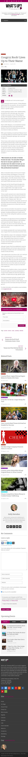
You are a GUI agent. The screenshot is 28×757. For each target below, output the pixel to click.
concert (5, 330)
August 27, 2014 (12, 636)
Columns (3, 717)
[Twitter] (7, 1)
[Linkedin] (17, 526)
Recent (14, 621)
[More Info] (9, 96)
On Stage (3, 54)
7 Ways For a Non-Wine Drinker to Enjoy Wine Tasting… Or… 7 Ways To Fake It (16, 648)
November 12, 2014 (12, 629)
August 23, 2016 (6, 475)
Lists (2, 723)
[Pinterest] (14, 1)
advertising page (15, 14)
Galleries (3, 720)
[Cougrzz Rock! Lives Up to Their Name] (14, 76)
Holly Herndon (6, 64)
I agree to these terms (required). (10, 603)
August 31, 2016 (6, 451)
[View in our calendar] (12, 96)
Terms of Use (14, 600)
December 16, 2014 (12, 642)
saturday (17, 330)
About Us (3, 728)
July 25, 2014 (12, 64)
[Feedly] (23, 1)
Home (2, 701)
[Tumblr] (19, 1)
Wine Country (4, 397)
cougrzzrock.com (7, 289)
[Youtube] (21, 1)
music (13, 330)
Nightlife (3, 715)
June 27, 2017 (5, 380)
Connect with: (4, 540)
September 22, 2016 (6, 427)
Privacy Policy (5, 600)
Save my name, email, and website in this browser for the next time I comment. (13, 588)
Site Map (3, 736)
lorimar (9, 330)
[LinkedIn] (12, 1)
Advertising (3, 734)
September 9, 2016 (6, 404)
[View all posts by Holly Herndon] (14, 507)
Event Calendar (5, 725)
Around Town (4, 491)
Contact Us (3, 731)
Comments (22, 621)
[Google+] (9, 1)
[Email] (20, 526)
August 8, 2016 (5, 498)
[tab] (5, 621)
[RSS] (16, 1)
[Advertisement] (14, 39)
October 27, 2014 (12, 651)
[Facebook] (4, 1)
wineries (21, 330)
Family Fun (3, 709)
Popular (5, 621)
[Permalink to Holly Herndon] (4, 746)
